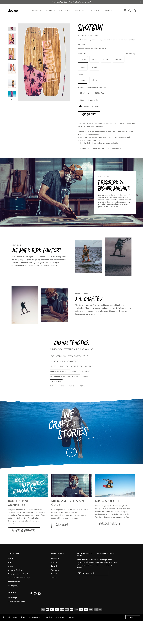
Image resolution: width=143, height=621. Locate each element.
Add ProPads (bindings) (86, 100)
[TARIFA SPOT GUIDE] (115, 485)
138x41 (82, 67)
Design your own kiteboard (18, 574)
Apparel (94, 10)
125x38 (83, 59)
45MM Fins (84, 93)
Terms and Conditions (16, 570)
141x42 (94, 67)
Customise (63, 10)
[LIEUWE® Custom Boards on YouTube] (39, 593)
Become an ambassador (16, 601)
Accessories (79, 10)
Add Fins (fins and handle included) (90, 87)
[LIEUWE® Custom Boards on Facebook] (31, 593)
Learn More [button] (71, 617)
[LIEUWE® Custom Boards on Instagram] (35, 593)
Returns (10, 566)
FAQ (88, 148)
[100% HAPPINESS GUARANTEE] (28, 485)
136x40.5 (118, 59)
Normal (83, 80)
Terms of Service (14, 581)
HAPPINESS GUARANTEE (24, 530)
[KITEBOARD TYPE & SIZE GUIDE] (71, 485)
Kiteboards (35, 10)
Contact (107, 10)
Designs (49, 10)
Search (10, 558)
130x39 (94, 59)
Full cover (95, 80)
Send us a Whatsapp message (19, 578)
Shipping (89, 48)
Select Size (105, 54)
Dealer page (12, 597)
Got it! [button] (132, 617)
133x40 (106, 59)
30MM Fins (99, 93)
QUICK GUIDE (62, 525)
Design (80, 74)
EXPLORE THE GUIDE (109, 524)
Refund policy (13, 585)
